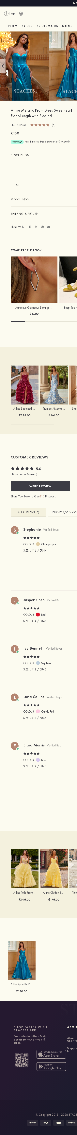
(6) (53, 125)
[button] (3, 66)
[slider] (40, 124)
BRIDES (27, 26)
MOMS (67, 26)
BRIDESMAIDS (47, 26)
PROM (13, 26)
